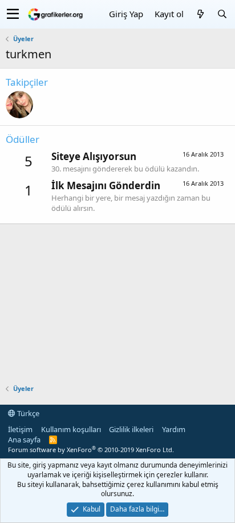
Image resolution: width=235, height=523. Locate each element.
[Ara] (222, 14)
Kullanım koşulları (71, 429)
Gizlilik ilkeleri (131, 429)
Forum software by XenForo (91, 449)
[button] (12, 14)
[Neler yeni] (200, 14)
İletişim (20, 429)
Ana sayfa (24, 439)
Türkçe (27, 413)
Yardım (173, 429)
